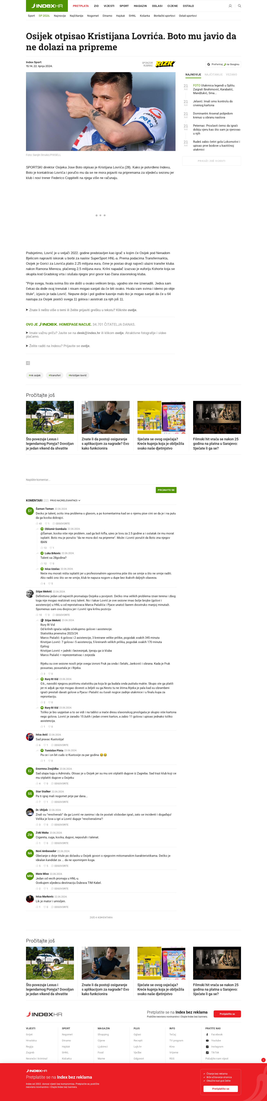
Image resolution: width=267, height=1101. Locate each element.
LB (42, 553)
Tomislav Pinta (54, 750)
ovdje (119, 333)
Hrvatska (31, 1040)
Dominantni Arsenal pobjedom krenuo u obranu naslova (213, 115)
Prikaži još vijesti (211, 161)
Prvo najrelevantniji (63, 500)
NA (30, 853)
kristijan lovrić (78, 375)
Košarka (145, 15)
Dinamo (107, 15)
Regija (29, 1046)
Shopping (103, 1034)
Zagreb (30, 1052)
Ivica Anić (42, 734)
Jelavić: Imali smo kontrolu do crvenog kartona (213, 103)
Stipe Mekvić (44, 591)
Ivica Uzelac (52, 568)
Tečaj (172, 1034)
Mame (101, 1058)
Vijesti (109, 6)
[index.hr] (47, 6)
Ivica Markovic (45, 896)
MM (30, 876)
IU (42, 569)
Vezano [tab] (231, 74)
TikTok (215, 1052)
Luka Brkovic (53, 553)
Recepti (138, 1040)
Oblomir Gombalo (56, 529)
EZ (30, 771)
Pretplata (81, 6)
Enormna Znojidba (47, 768)
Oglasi (157, 6)
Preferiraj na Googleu (225, 64)
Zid (96, 6)
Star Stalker (43, 791)
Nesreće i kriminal (36, 1058)
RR (42, 679)
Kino (172, 1046)
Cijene (173, 6)
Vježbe (138, 1052)
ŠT (30, 511)
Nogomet (93, 15)
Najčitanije (76, 15)
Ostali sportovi (188, 15)
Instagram (217, 1046)
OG (42, 529)
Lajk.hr (138, 1046)
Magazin (104, 1028)
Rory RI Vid (51, 679)
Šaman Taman (45, 508)
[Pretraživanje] (238, 6)
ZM (30, 835)
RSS (171, 1058)
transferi (55, 375)
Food (101, 1052)
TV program (176, 1040)
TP (42, 750)
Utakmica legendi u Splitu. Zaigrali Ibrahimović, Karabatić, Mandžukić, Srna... (214, 89)
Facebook (217, 1034)
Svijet (29, 1034)
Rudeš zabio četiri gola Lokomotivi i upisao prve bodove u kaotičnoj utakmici (216, 145)
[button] (31, 416)
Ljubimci (103, 1046)
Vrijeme (173, 1052)
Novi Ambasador (46, 851)
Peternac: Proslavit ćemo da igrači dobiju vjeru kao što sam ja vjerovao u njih (216, 129)
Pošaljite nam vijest (216, 1058)
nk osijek (35, 375)
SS (30, 794)
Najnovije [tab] (193, 74)
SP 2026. (44, 15)
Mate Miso (42, 873)
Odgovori (139, 1058)
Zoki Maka (42, 832)
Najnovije (60, 15)
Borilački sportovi (164, 15)
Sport (124, 6)
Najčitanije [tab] (214, 74)
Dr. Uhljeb (42, 809)
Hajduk (120, 15)
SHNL (132, 15)
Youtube (216, 1040)
